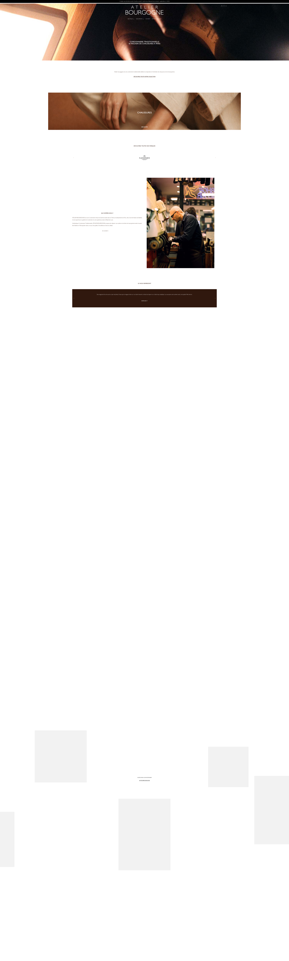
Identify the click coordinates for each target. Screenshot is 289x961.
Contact (148, 19)
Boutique (130, 19)
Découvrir (144, 127)
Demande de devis (156, 19)
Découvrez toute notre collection (144, 76)
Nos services (139, 19)
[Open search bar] (65, 6)
